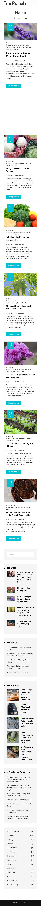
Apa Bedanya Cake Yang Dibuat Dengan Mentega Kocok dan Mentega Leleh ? (18, 779)
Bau (9, 507)
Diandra (10, 61)
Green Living (11, 505)
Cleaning (20, 836)
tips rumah (17, 49)
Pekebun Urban (26, 370)
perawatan (15, 232)
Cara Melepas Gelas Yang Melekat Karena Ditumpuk (27, 695)
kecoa (20, 45)
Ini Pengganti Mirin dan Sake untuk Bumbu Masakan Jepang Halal (27, 753)
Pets (20, 876)
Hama (15, 45)
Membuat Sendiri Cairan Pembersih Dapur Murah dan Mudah (20, 655)
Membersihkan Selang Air (23, 589)
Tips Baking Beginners (19, 772)
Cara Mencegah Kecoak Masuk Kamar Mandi (18, 55)
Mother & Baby (20, 868)
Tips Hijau (14, 165)
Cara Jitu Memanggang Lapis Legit (19, 800)
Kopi (13, 301)
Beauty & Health (20, 831)
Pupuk (28, 507)
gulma (10, 438)
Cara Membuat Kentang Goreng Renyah (19, 648)
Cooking (20, 840)
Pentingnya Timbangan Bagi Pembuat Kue (17, 811)
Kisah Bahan (20, 860)
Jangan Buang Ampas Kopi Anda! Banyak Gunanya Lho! (18, 513)
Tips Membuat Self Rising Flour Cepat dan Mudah (18, 795)
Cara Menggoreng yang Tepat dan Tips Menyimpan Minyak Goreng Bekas (25, 577)
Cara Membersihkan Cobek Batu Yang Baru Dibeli (27, 737)
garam (10, 45)
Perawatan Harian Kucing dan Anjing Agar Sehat (18, 667)
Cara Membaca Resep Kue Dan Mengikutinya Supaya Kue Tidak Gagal (19, 787)
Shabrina (10, 382)
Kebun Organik (16, 370)
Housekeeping (12, 43)
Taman (13, 234)
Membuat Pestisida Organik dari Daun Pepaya (18, 307)
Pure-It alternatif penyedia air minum (18, 661)
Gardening (11, 161)
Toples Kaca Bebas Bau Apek (18, 672)
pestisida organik (11, 303)
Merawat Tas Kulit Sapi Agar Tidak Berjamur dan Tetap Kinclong (25, 612)
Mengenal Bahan (22, 47)
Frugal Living (20, 848)
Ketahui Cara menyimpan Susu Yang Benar (20, 805)
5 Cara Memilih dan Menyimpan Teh (24, 624)
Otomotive (20, 872)
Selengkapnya (13, 86)
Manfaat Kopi (19, 301)
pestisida (21, 232)
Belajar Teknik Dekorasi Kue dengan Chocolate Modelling (17, 817)
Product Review (20, 880)
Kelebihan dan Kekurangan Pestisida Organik (18, 238)
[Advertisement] (20, 113)
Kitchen (20, 864)
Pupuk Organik (10, 371)
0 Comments (21, 61)
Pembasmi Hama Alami (18, 163)
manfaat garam (11, 47)
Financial (20, 844)
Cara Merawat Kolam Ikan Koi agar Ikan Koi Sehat (27, 722)
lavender (25, 45)
